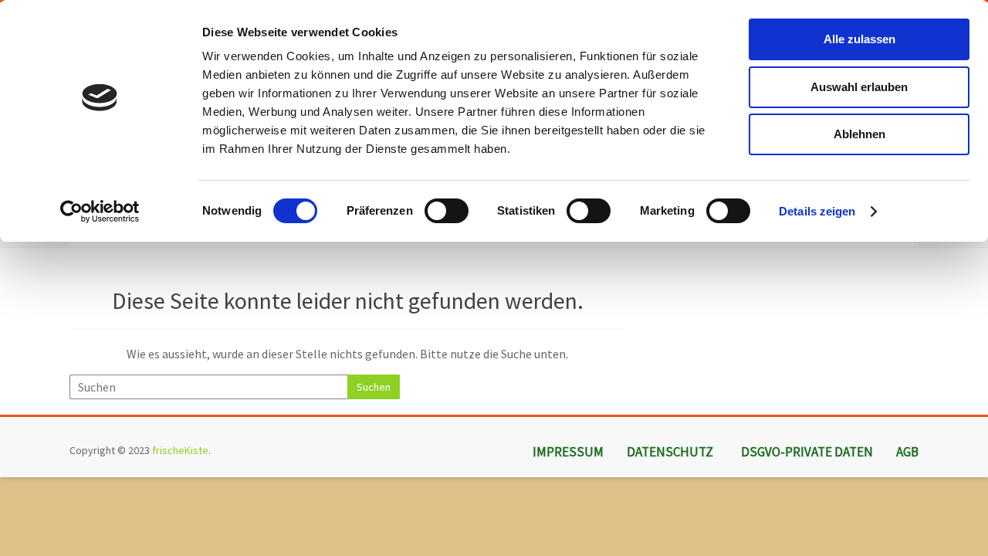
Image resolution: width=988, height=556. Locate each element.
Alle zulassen (859, 39)
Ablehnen (859, 134)
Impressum (568, 451)
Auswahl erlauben (859, 86)
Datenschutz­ (670, 451)
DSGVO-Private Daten (807, 451)
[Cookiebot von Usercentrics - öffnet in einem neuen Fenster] (99, 211)
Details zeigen (817, 211)
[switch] (447, 210)
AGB (907, 451)
